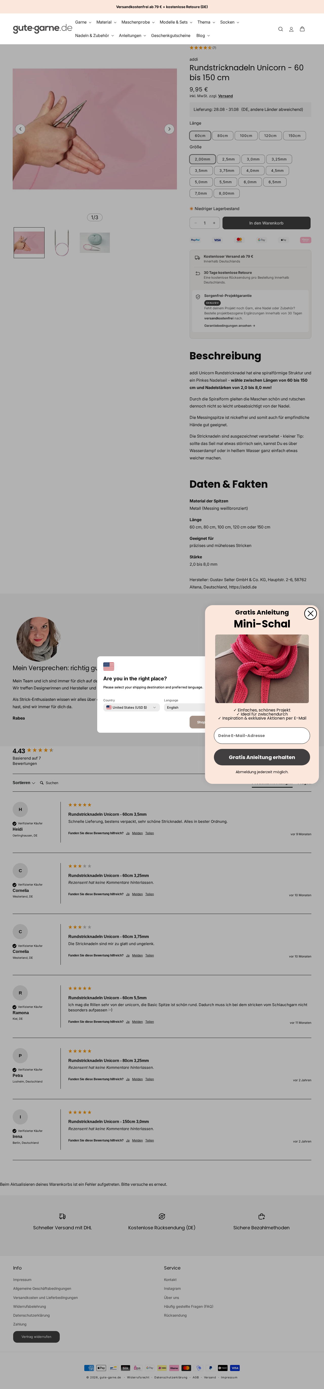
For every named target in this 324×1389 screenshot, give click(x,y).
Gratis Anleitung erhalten (262, 757)
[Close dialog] (310, 613)
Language (171, 700)
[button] (304, 28)
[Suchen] (280, 29)
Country (109, 700)
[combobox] (126, 707)
